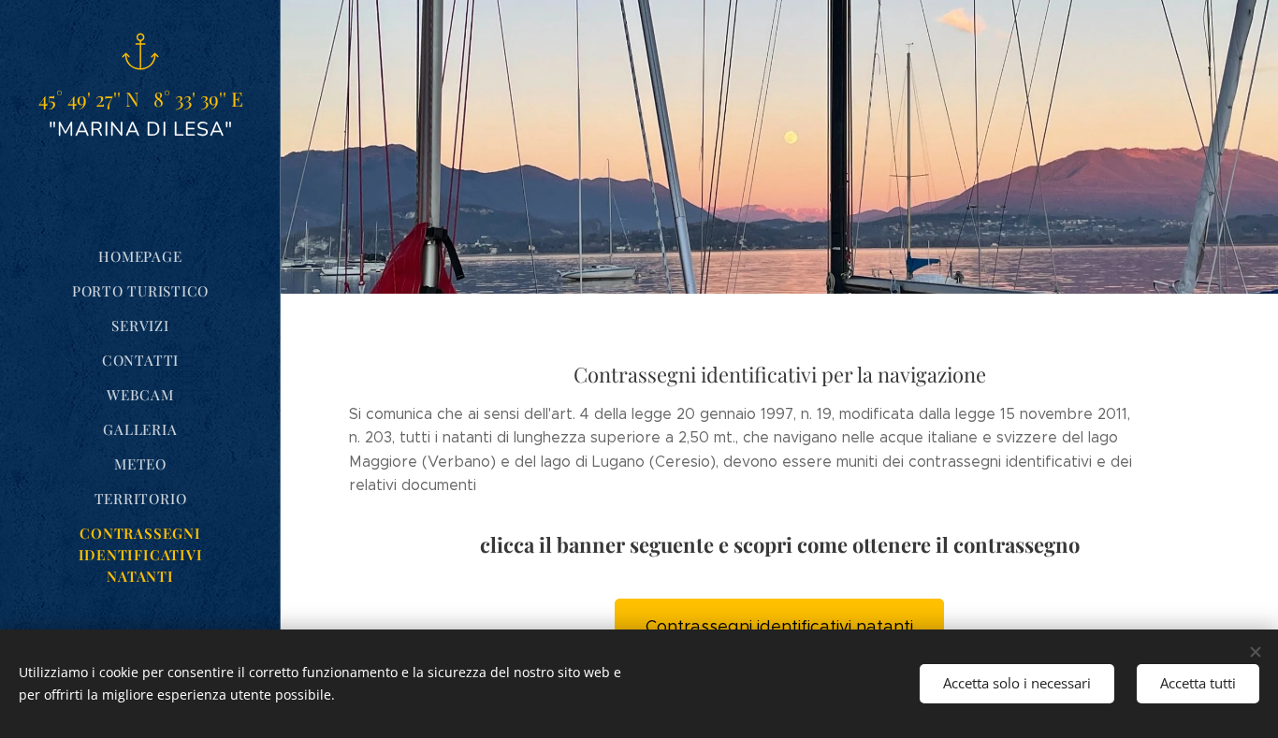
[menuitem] (140, 257)
